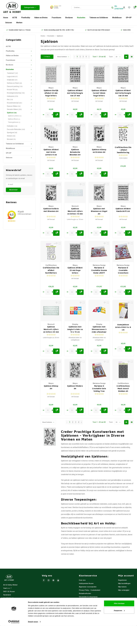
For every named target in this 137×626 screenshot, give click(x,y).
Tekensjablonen (14, 122)
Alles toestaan (119, 603)
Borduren (69, 17)
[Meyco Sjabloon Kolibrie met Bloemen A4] (51, 192)
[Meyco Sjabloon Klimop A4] (51, 369)
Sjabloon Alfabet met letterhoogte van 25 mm (123, 93)
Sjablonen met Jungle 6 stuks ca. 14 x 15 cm (75, 329)
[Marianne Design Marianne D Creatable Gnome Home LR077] (99, 251)
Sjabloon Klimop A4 (51, 387)
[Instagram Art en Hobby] (48, 580)
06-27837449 (119, 7)
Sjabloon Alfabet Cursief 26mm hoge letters (99, 93)
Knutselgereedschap (16, 93)
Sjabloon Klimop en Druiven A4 (99, 151)
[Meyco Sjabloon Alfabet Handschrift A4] (123, 192)
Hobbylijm (12, 126)
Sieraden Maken (14, 109)
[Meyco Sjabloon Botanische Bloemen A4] (75, 133)
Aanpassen (118, 610)
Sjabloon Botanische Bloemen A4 (75, 152)
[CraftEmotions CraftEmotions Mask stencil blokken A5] (123, 369)
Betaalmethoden (85, 593)
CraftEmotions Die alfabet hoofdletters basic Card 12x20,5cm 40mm (51, 270)
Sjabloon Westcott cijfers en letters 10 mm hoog (75, 211)
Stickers (11, 136)
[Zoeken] (112, 7)
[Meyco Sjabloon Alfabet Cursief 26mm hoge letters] (99, 74)
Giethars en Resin (14, 83)
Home (5, 17)
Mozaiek (11, 139)
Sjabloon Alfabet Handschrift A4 (123, 210)
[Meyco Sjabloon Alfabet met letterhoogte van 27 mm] (75, 74)
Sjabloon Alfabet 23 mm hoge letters (75, 270)
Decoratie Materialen (16, 129)
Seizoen (8, 22)
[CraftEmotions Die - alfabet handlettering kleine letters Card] (123, 133)
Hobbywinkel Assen (86, 583)
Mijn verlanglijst (123, 590)
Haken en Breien (41, 17)
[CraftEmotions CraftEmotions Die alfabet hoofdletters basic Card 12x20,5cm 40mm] (51, 251)
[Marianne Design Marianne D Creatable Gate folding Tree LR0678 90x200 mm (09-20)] (99, 369)
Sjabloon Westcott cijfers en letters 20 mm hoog (51, 329)
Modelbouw (117, 17)
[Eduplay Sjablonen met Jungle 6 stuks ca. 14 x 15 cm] (75, 310)
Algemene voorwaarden (87, 587)
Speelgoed (12, 132)
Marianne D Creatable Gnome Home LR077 (99, 270)
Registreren (122, 580)
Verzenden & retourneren (88, 597)
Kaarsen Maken (13, 106)
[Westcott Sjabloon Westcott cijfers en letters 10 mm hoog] (75, 192)
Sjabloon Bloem (14, 119)
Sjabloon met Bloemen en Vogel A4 (99, 211)
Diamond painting (14, 86)
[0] (134, 7)
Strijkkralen (12, 80)
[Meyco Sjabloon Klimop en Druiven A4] (99, 133)
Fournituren (56, 17)
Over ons (82, 580)
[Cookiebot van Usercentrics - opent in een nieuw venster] (13, 621)
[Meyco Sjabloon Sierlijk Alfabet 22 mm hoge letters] (51, 74)
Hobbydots (12, 96)
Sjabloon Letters (14, 116)
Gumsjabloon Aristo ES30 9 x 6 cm (123, 327)
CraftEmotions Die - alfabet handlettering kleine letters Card (123, 150)
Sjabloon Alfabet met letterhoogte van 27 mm (75, 93)
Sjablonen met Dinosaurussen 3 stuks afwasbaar (99, 329)
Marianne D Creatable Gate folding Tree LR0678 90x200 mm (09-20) (99, 388)
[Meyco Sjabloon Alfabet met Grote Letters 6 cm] (51, 133)
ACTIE (14, 17)
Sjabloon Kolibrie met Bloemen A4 (51, 210)
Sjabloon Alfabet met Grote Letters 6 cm (51, 152)
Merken (19, 22)
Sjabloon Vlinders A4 (75, 387)
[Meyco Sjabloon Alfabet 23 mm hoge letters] (75, 251)
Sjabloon (11, 113)
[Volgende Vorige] (89, 57)
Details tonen (33, 622)
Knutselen (81, 17)
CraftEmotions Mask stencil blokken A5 (123, 388)
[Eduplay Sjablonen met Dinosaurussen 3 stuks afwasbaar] (99, 310)
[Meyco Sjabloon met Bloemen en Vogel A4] (99, 192)
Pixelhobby (25, 17)
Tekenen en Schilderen (98, 17)
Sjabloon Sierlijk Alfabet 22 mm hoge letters (51, 93)
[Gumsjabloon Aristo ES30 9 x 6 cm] (123, 310)
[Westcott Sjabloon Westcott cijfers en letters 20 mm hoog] (51, 310)
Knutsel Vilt (12, 90)
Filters (47, 57)
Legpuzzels (12, 76)
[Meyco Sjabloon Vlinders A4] (75, 369)
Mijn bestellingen (124, 583)
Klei (10, 99)
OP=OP (129, 17)
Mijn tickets (122, 587)
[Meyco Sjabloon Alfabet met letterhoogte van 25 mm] (123, 74)
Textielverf (12, 73)
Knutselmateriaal (14, 103)
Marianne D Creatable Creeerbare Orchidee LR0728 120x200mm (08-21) (123, 270)
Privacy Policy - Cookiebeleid (89, 590)
